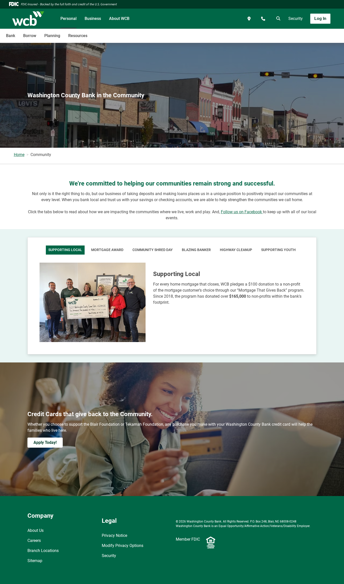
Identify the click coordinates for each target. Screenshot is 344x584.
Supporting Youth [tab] (278, 250)
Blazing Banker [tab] (196, 250)
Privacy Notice (114, 535)
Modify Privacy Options (122, 545)
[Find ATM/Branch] (249, 19)
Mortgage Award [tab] (107, 250)
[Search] (277, 19)
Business (93, 18)
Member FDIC (188, 539)
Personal (68, 18)
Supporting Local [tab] (65, 250)
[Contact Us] (263, 19)
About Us (35, 530)
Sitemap (34, 560)
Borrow (29, 35)
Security (295, 18)
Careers (34, 540)
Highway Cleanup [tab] (236, 250)
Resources (77, 35)
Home (19, 154)
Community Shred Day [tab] (152, 250)
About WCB (119, 18)
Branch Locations (43, 550)
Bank (10, 35)
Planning (52, 35)
